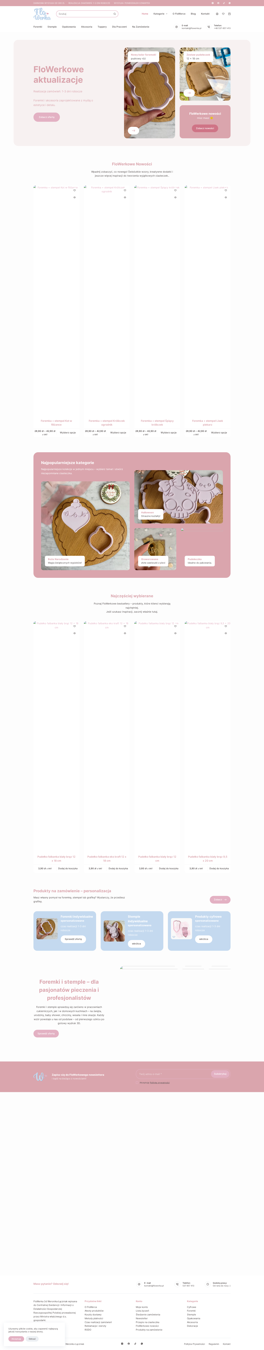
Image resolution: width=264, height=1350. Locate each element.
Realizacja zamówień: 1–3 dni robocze (89, 3)
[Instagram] (213, 3)
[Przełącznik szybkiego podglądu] (74, 197)
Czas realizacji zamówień (98, 1322)
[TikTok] (224, 3)
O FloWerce (179, 13)
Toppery (102, 26)
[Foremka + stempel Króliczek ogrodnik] (107, 300)
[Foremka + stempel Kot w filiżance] (56, 300)
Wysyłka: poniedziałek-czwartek (132, 3)
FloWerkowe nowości (147, 1325)
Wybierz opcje (68, 432)
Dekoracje (192, 1325)
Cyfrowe (191, 1307)
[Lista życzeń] (223, 14)
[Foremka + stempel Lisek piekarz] (208, 300)
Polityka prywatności (194, 1344)
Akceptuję (16, 1339)
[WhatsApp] (230, 3)
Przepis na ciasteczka (147, 1322)
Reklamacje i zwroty (95, 1325)
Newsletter (142, 1318)
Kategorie (159, 13)
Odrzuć (32, 1339)
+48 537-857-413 (222, 28)
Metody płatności (94, 1318)
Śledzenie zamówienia (148, 1314)
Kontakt (205, 13)
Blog (193, 13)
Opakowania (69, 26)
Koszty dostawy (93, 1314)
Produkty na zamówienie (149, 1329)
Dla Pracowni (119, 26)
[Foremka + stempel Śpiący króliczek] (157, 300)
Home (145, 13)
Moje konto (142, 1307)
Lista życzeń (142, 1310)
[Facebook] (218, 3)
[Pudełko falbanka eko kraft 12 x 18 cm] (107, 736)
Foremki (37, 26)
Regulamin (214, 1344)
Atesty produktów (94, 1310)
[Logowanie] (217, 14)
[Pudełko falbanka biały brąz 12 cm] (157, 736)
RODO (88, 1329)
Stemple (52, 26)
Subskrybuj (220, 1073)
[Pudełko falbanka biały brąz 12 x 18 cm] (56, 736)
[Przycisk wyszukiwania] (114, 13)
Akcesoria (86, 26)
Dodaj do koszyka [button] (68, 868)
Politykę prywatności (160, 1082)
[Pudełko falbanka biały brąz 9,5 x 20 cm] (208, 736)
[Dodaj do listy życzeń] (74, 190)
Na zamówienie (140, 26)
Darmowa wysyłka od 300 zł (49, 3)
